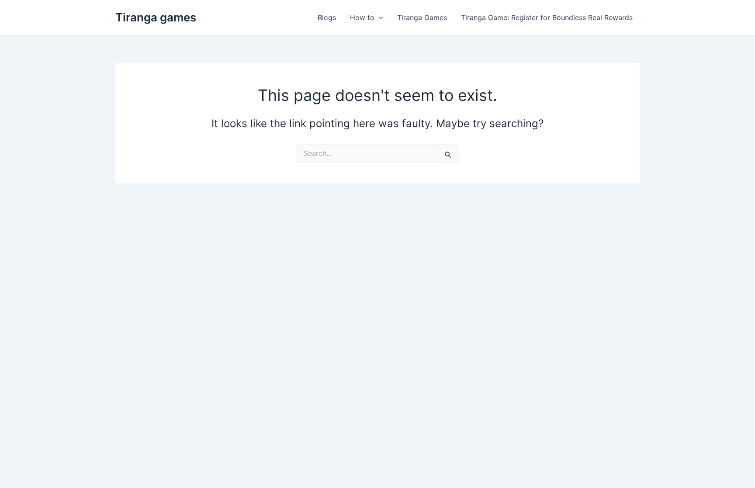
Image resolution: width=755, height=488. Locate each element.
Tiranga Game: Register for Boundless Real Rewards (547, 17)
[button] (378, 17)
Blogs (327, 17)
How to (362, 17)
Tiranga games (155, 17)
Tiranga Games (422, 17)
